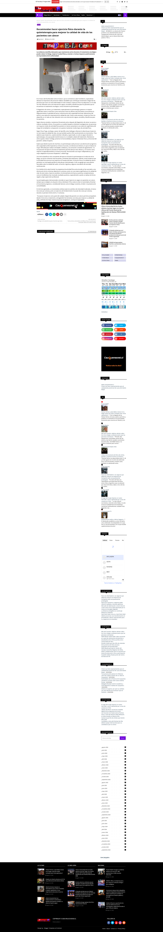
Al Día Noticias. (105, 131)
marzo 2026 (114, 762)
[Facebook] (46, 214)
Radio (83, 15)
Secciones (56, 15)
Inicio (38, 20)
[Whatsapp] (54, 214)
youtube (121, 338)
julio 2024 (114, 820)
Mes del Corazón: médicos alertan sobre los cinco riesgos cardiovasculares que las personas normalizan (113, 99)
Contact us (114, 928)
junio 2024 (114, 823)
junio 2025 (114, 788)
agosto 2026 (114, 747)
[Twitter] (50, 214)
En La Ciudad (105, 255)
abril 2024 (114, 829)
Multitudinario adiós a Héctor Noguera (112, 519)
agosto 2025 (114, 782)
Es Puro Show (105, 154)
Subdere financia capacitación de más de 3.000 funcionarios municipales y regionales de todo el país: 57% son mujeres (115, 905)
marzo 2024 (114, 832)
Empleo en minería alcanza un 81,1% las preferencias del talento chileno (55, 880)
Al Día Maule (105, 257)
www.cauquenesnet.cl (107, 26)
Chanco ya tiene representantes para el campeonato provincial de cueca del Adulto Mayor (113, 29)
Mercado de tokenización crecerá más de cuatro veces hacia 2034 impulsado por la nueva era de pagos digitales (113, 607)
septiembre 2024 (114, 814)
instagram (108, 338)
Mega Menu (47, 15)
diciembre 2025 (114, 770)
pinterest (108, 334)
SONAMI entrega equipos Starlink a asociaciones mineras (117, 243)
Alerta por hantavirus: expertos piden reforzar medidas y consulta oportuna (112, 603)
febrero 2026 (114, 765)
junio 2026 (114, 753)
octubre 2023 (114, 847)
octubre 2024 (114, 812)
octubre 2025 (114, 776)
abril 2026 (114, 759)
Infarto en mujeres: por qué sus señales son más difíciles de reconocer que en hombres (112, 690)
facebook (108, 325)
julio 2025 (114, 785)
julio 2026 (114, 750)
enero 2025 (114, 803)
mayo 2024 (114, 826)
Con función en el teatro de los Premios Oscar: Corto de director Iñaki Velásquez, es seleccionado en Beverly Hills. (112, 714)
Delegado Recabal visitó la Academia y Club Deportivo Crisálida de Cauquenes (112, 684)
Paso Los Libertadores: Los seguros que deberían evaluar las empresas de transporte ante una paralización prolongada (112, 142)
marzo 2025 (114, 797)
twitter (121, 325)
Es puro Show (76, 15)
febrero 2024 (114, 835)
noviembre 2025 (114, 773)
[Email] (61, 214)
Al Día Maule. (105, 90)
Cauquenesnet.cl (119, 257)
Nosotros (89, 15)
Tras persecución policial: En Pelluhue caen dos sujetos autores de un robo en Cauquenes (112, 675)
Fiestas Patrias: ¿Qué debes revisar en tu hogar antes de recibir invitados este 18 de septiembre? (84, 1)
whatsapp (108, 329)
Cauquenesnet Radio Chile (108, 111)
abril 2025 (114, 794)
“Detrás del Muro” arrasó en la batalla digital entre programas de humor (112, 710)
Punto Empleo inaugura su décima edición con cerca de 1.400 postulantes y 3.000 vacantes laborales (115, 872)
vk (121, 334)
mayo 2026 (114, 756)
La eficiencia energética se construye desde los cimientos (111, 611)
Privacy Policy (121, 928)
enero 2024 (114, 838)
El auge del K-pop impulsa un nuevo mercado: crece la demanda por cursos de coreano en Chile (113, 164)
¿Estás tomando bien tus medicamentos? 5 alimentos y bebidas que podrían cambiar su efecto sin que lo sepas (54, 900)
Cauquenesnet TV (106, 511)
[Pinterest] (57, 214)
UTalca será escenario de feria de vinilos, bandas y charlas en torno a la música (112, 120)
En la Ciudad (105, 68)
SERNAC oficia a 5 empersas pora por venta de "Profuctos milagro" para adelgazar (115, 882)
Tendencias (65, 15)
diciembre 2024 (114, 806)
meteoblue (104, 312)
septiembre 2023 (114, 850)
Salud (42, 20)
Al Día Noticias (118, 255)
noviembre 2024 (114, 809)
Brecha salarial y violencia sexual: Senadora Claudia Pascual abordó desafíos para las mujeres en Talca (117, 222)
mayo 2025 (114, 791)
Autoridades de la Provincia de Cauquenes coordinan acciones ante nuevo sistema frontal (113, 680)
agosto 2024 (114, 817)
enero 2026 (114, 768)
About (108, 928)
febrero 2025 (114, 800)
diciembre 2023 (114, 841)
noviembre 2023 (114, 844)
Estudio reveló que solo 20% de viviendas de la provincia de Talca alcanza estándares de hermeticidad (113, 644)
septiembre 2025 (114, 779)
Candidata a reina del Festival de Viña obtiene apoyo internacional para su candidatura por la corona (112, 722)
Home (40, 15)
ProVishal (59, 928)
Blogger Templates (49, 928)
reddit (121, 329)
